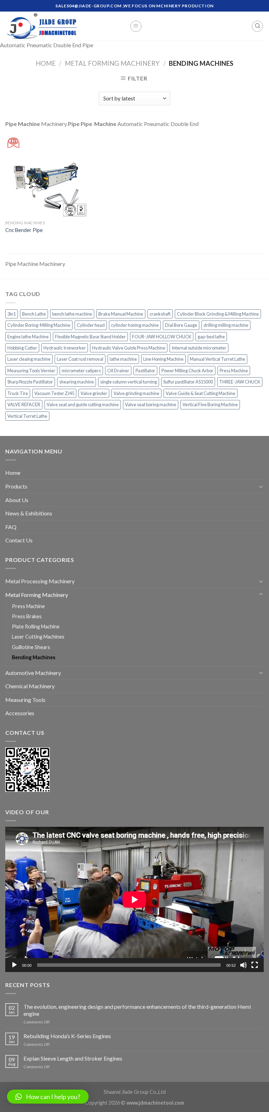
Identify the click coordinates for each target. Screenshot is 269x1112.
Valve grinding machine (136, 393)
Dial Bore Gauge (181, 325)
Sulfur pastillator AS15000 (188, 382)
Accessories (19, 713)
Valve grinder (94, 393)
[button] (48, 1097)
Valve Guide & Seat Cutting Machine (200, 393)
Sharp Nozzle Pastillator (30, 382)
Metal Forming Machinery (112, 63)
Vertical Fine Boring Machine (210, 404)
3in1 (11, 314)
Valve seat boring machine (150, 404)
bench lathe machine (72, 314)
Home (46, 63)
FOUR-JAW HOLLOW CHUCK (161, 336)
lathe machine (123, 359)
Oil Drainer (118, 370)
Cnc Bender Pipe (24, 230)
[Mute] (243, 965)
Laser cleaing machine (28, 359)
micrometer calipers (81, 370)
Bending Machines (33, 657)
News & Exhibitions (28, 513)
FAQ (10, 526)
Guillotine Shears (31, 647)
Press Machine (234, 370)
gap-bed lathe (211, 336)
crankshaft (160, 314)
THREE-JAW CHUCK (239, 382)
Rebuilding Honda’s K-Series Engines (67, 1036)
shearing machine (76, 382)
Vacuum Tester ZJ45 (54, 393)
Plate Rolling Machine (36, 626)
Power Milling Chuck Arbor (187, 370)
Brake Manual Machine (120, 314)
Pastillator (145, 370)
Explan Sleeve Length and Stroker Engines (72, 1058)
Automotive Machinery (33, 672)
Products (16, 486)
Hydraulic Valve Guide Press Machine (128, 348)
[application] (134, 899)
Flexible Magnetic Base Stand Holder (90, 336)
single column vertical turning (128, 382)
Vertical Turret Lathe (27, 416)
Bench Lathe (34, 314)
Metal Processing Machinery (40, 581)
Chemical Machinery (30, 686)
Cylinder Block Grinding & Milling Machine (218, 314)
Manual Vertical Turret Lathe (217, 359)
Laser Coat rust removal (80, 359)
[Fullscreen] (254, 965)
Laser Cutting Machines (38, 637)
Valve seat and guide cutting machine (83, 404)
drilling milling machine (226, 325)
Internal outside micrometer (199, 348)
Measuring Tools (25, 699)
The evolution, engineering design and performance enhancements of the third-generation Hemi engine (137, 1009)
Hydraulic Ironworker (64, 348)
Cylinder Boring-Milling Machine (38, 325)
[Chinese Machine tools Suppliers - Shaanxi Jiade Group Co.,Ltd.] (62, 26)
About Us (16, 500)
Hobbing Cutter (22, 348)
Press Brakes (27, 616)
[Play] (14, 965)
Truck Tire (17, 393)
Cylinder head (91, 325)
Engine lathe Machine (28, 336)
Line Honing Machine (163, 359)
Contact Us (19, 540)
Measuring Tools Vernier (31, 370)
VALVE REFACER (23, 404)
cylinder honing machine (135, 325)
